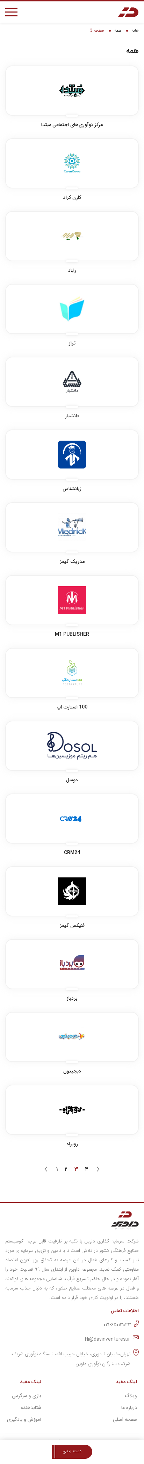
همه (117, 30)
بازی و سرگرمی (26, 1396)
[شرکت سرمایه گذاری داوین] (128, 12)
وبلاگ (131, 1396)
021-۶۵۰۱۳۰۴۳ (117, 1325)
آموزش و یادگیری (24, 1419)
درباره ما (129, 1407)
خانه (135, 30)
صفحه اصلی (125, 1419)
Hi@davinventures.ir (107, 1339)
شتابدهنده (31, 1407)
